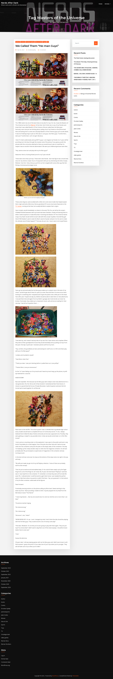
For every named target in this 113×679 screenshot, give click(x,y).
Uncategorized (78, 151)
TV (47, 42)
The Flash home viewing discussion (84, 58)
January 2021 (5, 578)
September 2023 (6, 568)
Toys (44, 42)
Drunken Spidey (30, 42)
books (75, 113)
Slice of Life (39, 42)
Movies (76, 132)
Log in (3, 655)
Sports (76, 140)
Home (100, 4)
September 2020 (6, 587)
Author (17, 42)
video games (77, 155)
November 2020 (5, 581)
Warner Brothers (79, 162)
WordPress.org (5, 665)
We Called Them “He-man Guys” (59, 22)
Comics (23, 42)
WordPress (55, 676)
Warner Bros (77, 159)
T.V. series (18, 206)
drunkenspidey (32, 50)
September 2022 (6, 574)
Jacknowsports (78, 125)
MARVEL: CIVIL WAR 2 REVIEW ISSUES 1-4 (85, 74)
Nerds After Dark (9, 3)
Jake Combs (77, 129)
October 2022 (5, 571)
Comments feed (5, 662)
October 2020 (5, 584)
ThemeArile (75, 676)
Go (96, 43)
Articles (107, 4)
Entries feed (4, 659)
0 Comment (43, 50)
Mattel (33, 125)
